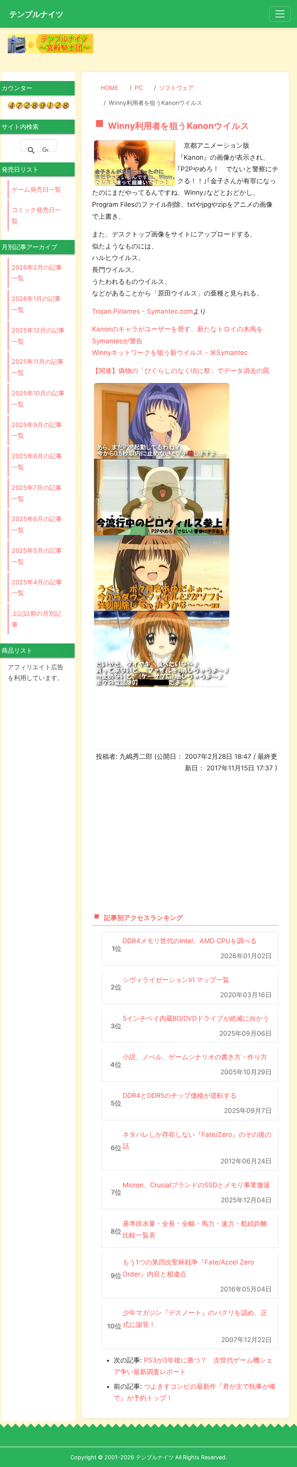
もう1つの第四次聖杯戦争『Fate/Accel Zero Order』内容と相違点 (188, 1268)
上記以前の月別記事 (36, 618)
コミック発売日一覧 (36, 215)
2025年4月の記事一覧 (37, 587)
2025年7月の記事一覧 (36, 493)
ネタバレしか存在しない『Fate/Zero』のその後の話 (197, 1140)
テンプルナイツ (36, 14)
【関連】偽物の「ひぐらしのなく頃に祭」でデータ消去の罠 (181, 371)
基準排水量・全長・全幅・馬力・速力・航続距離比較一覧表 (195, 1229)
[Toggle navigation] (280, 14)
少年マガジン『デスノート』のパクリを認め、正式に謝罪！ (195, 1319)
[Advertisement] (197, 45)
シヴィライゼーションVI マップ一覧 (176, 980)
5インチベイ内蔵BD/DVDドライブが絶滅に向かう (196, 1018)
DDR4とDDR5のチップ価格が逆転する (180, 1095)
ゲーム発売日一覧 (36, 189)
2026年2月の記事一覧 (37, 272)
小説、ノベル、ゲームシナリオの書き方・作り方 (195, 1057)
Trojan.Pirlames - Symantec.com (142, 311)
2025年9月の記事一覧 (37, 430)
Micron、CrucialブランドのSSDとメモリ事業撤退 (196, 1185)
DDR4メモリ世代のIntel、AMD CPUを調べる (190, 941)
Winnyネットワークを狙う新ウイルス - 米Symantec (170, 352)
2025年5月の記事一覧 (37, 556)
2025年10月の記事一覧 (38, 398)
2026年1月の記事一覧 (36, 304)
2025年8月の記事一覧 (37, 461)
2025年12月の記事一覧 (38, 335)
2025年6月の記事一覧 (37, 524)
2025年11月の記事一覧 (37, 367)
